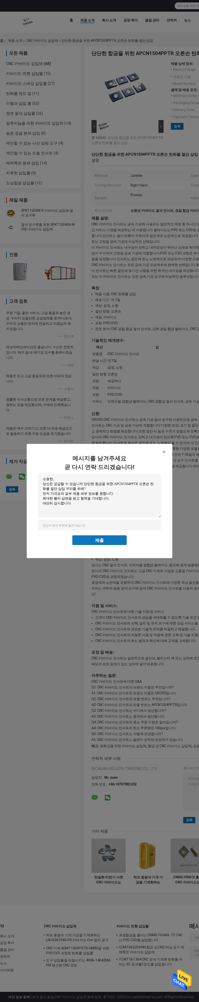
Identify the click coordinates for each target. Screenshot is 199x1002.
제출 (99, 540)
